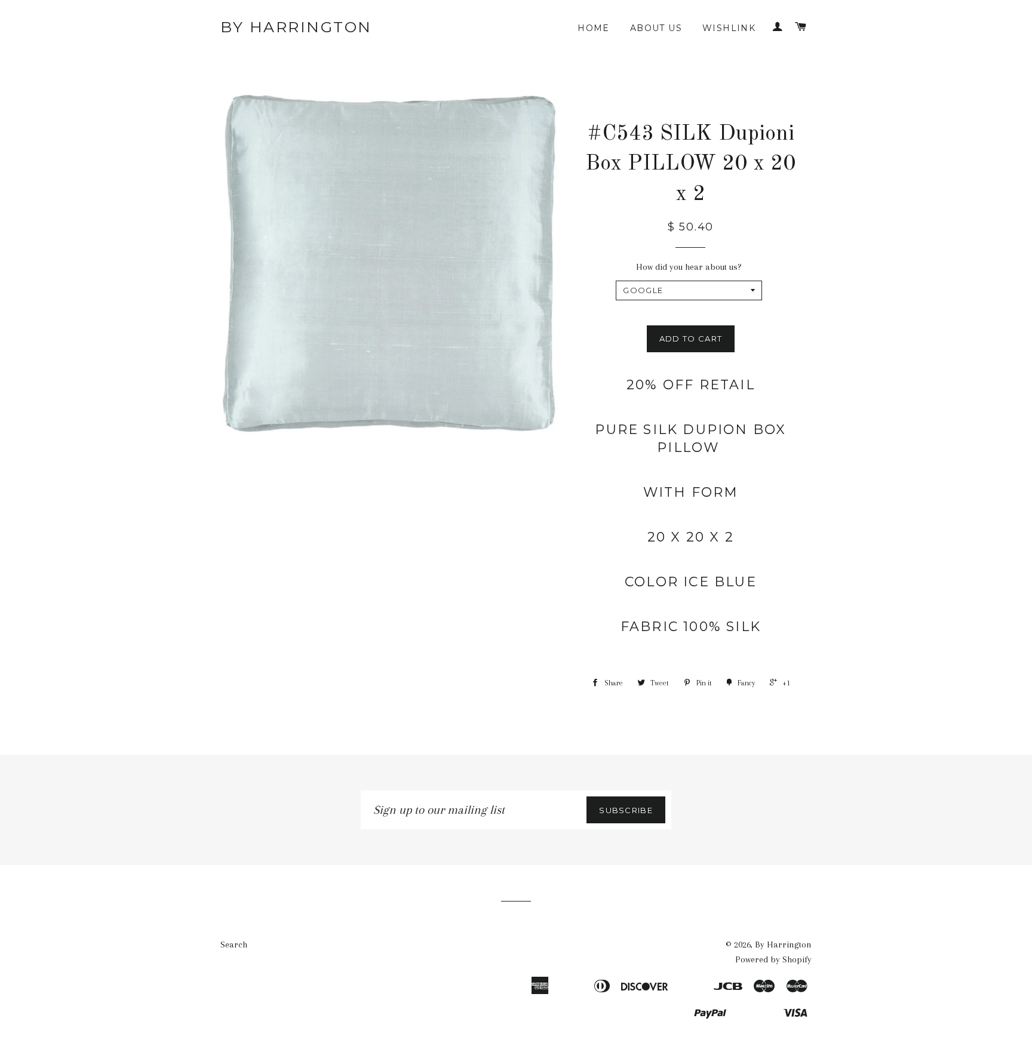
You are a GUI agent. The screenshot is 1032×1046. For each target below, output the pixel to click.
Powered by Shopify (773, 959)
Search (233, 944)
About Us (656, 28)
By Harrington (296, 27)
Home (594, 28)
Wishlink (728, 28)
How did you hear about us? (689, 267)
